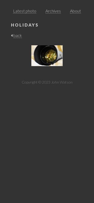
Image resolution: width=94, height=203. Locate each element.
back (17, 35)
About (75, 10)
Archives (53, 10)
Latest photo (24, 10)
